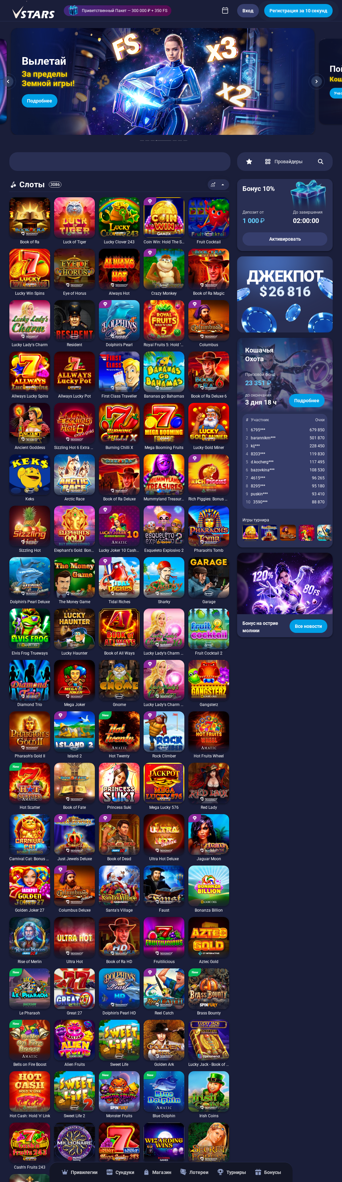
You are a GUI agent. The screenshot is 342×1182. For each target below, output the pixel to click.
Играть (30, 236)
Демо (18, 197)
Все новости (308, 626)
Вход (247, 10)
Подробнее (306, 400)
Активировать (285, 239)
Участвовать (41, 96)
